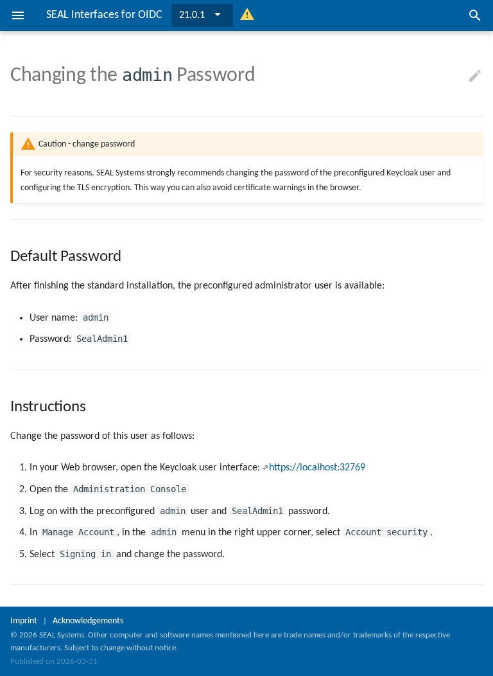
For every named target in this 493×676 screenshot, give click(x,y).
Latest (191, 15)
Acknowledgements (88, 621)
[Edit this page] (475, 76)
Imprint (23, 621)
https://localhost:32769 (317, 468)
